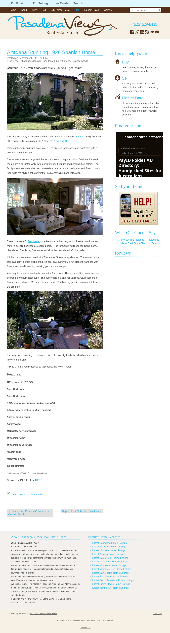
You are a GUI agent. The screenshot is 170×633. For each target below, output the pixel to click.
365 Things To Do (60, 9)
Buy (34, 9)
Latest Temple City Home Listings (110, 587)
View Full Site (85, 628)
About (24, 9)
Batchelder (34, 241)
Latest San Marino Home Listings (110, 576)
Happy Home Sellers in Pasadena (82, 511)
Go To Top (157, 614)
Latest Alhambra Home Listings (109, 546)
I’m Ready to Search (69, 3)
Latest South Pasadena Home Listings (113, 580)
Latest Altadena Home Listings (108, 550)
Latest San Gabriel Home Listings (110, 572)
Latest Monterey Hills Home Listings (111, 569)
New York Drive (62, 141)
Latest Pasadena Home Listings (109, 542)
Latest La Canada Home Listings (110, 561)
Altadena (25, 60)
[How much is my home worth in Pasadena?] (138, 208)
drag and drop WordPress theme (43, 614)
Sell (44, 9)
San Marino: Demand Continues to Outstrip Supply (28, 513)
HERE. (39, 480)
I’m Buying (18, 3)
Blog (77, 9)
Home (12, 9)
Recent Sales (91, 9)
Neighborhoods (80, 60)
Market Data (132, 98)
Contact (108, 9)
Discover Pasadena (42, 60)
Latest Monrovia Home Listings (109, 565)
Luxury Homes (62, 60)
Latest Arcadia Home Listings (108, 554)
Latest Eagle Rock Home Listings (110, 557)
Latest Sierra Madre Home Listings (111, 583)
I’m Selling (40, 3)
